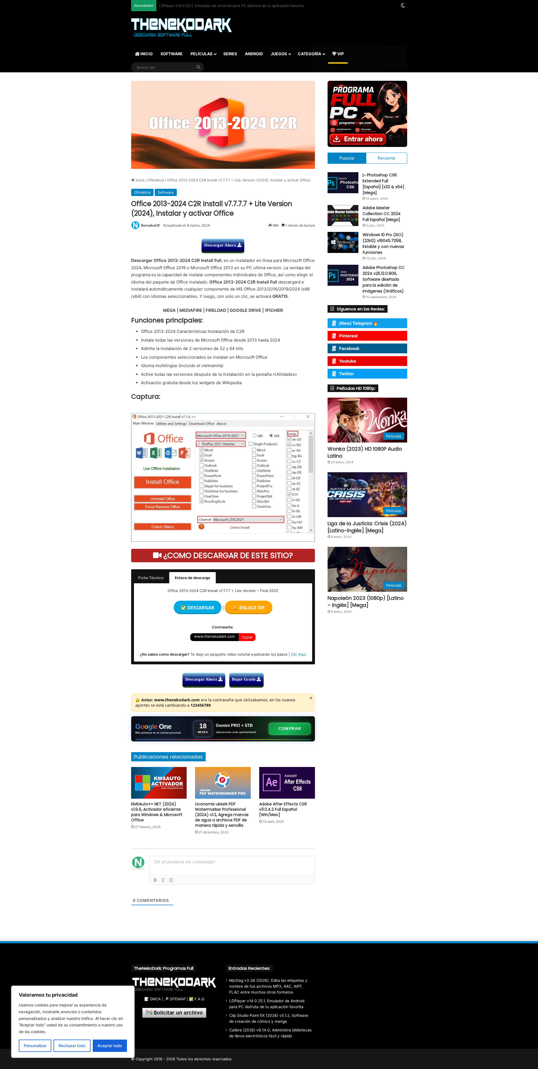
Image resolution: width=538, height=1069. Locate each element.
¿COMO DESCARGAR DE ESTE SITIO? (227, 555)
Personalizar (35, 1045)
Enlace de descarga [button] (192, 577)
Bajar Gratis (244, 679)
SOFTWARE (172, 53)
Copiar (247, 637)
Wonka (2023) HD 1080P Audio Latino (365, 452)
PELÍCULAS (201, 53)
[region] (72, 1022)
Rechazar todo (72, 1045)
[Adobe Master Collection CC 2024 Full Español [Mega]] (343, 215)
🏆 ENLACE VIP (249, 608)
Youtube (347, 361)
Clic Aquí (298, 654)
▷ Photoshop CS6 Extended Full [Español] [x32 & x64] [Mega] (383, 183)
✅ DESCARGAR (197, 608)
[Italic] (163, 880)
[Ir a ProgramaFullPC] (367, 114)
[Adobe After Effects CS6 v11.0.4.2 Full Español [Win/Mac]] (287, 782)
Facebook (349, 348)
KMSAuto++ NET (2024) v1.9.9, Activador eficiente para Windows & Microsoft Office (156, 812)
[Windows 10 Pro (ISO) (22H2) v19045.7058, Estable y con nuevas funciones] (343, 242)
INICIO (146, 53)
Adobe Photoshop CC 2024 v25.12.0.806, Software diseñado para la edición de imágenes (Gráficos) (384, 279)
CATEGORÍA (309, 53)
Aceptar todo (110, 1045)
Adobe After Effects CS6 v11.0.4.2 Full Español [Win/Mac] (283, 809)
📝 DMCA (152, 999)
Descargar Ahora (220, 245)
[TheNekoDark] (181, 28)
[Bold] (155, 880)
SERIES (230, 53)
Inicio (139, 180)
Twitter (346, 373)
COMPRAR (290, 728)
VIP (340, 53)
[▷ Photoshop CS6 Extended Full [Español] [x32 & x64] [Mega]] (343, 182)
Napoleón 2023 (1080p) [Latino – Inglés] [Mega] (366, 602)
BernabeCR (150, 225)
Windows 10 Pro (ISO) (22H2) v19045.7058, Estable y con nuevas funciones (383, 243)
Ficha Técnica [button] (151, 577)
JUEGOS (279, 53)
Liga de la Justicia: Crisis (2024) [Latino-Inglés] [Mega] (367, 527)
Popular (347, 158)
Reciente (386, 158)
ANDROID (254, 53)
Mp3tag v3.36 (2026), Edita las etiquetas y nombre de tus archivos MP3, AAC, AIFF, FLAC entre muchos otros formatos (268, 986)
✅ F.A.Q (196, 999)
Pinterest (348, 335)
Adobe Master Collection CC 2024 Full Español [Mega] (382, 213)
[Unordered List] (171, 880)
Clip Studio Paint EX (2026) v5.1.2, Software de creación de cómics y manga (225, 5)
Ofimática (156, 180)
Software (166, 192)
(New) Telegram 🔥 (358, 323)
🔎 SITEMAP (174, 999)
